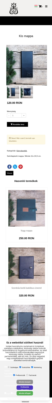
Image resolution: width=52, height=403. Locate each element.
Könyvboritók (22, 151)
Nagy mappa (26, 231)
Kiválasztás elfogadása (25, 388)
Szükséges (14, 367)
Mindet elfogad (25, 393)
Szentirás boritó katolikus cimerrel (26, 288)
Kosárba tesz (18, 124)
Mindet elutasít (25, 382)
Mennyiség (11, 111)
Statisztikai (26, 367)
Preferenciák (20, 375)
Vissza (9, 173)
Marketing (38, 367)
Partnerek (32, 375)
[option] (26, 65)
